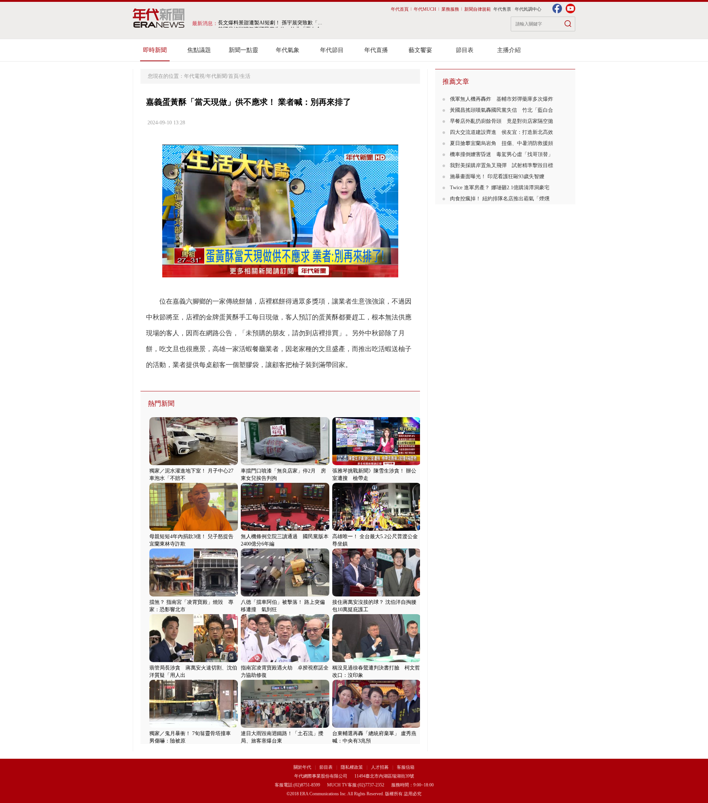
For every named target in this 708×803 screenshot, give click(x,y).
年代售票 (502, 9)
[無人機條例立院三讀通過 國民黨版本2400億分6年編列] (285, 529)
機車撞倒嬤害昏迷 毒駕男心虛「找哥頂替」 (501, 154)
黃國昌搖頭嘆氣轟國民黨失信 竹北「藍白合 (501, 110)
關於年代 (302, 767)
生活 (245, 76)
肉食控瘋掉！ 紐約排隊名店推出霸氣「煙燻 (499, 198)
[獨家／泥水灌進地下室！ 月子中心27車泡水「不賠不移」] (193, 463)
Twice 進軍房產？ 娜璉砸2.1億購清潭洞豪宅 (499, 187)
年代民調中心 (528, 9)
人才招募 (380, 767)
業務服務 (450, 9)
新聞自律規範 (477, 9)
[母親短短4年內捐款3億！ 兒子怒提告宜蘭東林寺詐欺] (193, 529)
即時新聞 (155, 50)
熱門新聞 (161, 403)
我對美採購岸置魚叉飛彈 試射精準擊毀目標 (501, 165)
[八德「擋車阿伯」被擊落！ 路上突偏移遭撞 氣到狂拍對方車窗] (285, 595)
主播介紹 (509, 50)
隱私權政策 (352, 767)
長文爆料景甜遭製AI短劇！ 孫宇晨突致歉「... (270, 23)
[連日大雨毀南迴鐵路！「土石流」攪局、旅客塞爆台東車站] (285, 726)
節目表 (464, 50)
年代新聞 (216, 76)
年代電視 (194, 76)
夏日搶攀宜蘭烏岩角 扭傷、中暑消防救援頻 (501, 143)
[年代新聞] (159, 18)
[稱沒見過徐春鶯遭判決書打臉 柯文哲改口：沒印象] (376, 660)
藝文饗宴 (420, 50)
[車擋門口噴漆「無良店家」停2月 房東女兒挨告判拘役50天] (285, 463)
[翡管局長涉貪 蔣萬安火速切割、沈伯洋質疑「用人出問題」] (193, 660)
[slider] (280, 272)
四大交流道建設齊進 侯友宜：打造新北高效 (501, 132)
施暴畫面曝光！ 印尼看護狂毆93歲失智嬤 (499, 176)
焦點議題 (199, 50)
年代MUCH (425, 9)
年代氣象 (287, 50)
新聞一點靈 (243, 50)
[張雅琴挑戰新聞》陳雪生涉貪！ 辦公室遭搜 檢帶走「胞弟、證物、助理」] (376, 463)
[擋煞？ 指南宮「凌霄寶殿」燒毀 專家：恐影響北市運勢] (193, 595)
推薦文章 (455, 81)
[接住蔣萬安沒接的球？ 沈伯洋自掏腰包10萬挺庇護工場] (376, 595)
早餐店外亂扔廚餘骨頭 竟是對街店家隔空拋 (501, 121)
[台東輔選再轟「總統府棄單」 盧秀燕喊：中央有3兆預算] (376, 726)
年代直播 (376, 50)
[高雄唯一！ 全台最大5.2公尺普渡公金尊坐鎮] (376, 529)
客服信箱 (405, 767)
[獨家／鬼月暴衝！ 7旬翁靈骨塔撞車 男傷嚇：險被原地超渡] (193, 726)
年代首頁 (400, 9)
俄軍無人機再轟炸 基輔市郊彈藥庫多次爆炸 (501, 99)
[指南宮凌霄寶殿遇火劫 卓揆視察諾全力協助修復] (285, 660)
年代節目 (332, 50)
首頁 (233, 76)
